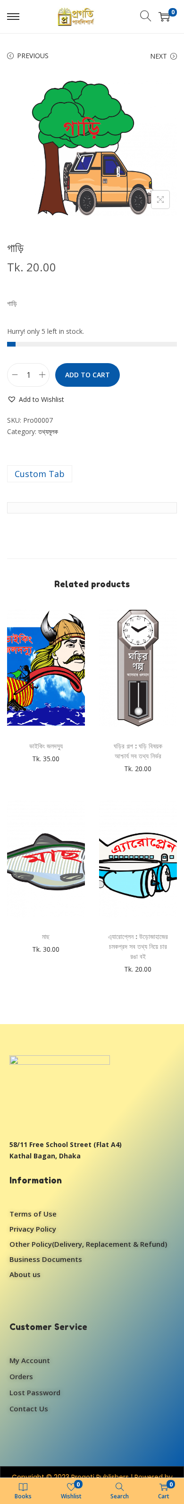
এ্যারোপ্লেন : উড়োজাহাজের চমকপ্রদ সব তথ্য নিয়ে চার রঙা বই (138, 946)
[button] (35, 399)
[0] (164, 16)
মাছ (46, 936)
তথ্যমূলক (48, 431)
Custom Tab (40, 473)
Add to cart (87, 374)
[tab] (92, 473)
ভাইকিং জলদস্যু (46, 746)
